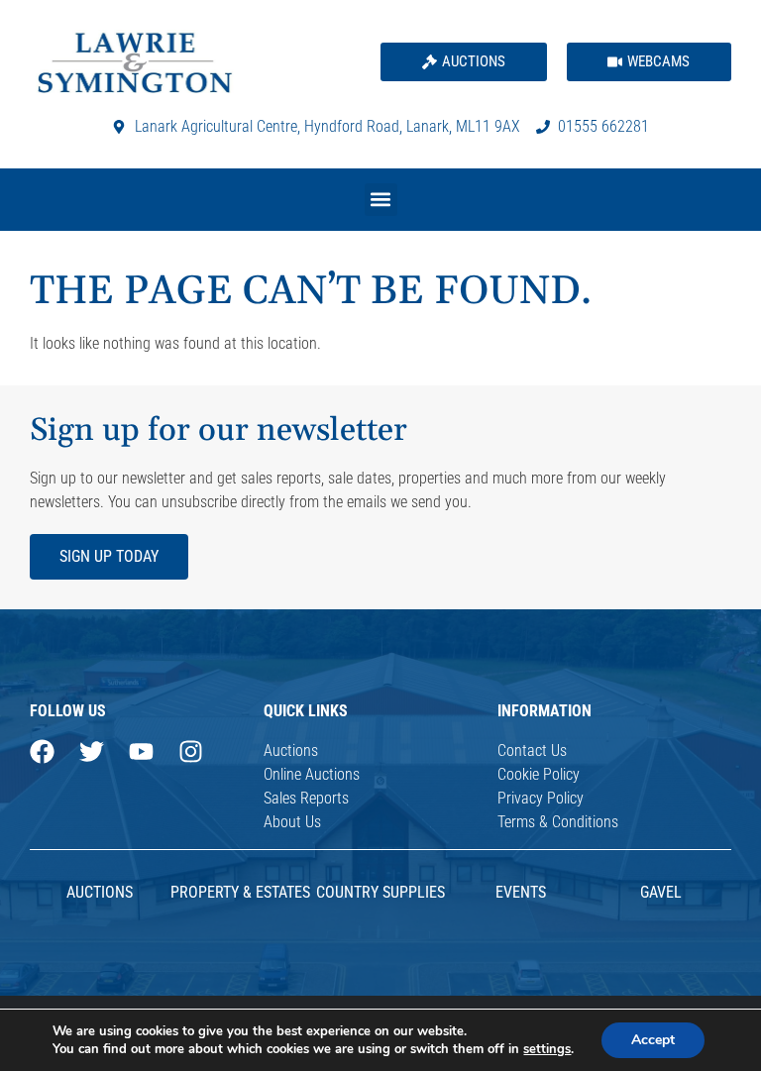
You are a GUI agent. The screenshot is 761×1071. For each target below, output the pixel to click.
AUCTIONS (99, 892)
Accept (653, 1039)
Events (520, 892)
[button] (381, 199)
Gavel (661, 892)
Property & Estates (240, 892)
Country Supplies (380, 892)
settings (547, 1049)
